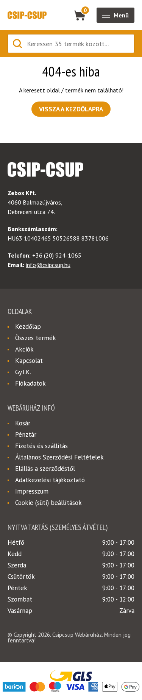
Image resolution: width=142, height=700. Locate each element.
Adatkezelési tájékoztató (50, 480)
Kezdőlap (28, 326)
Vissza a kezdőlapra (71, 109)
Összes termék (35, 338)
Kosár (22, 423)
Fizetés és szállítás (41, 446)
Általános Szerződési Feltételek (59, 457)
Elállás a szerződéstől (45, 468)
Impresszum (31, 491)
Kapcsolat (29, 360)
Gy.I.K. (23, 372)
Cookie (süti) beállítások (48, 502)
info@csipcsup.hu (48, 265)
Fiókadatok (30, 383)
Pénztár (25, 434)
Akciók (24, 349)
